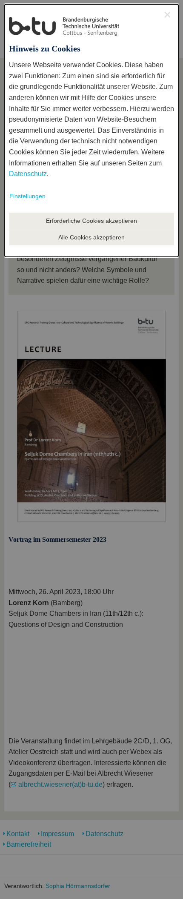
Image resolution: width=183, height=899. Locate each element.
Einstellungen (27, 196)
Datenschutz (28, 173)
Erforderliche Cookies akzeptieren (91, 220)
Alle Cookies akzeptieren (91, 237)
